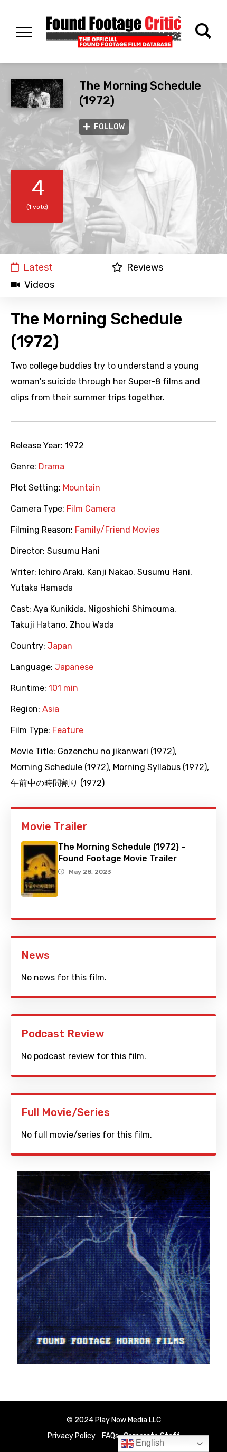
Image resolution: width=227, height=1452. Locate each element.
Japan (60, 646)
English (149, 1442)
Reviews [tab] (145, 267)
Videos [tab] (39, 285)
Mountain (81, 488)
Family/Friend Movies (117, 530)
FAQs (110, 1435)
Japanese (74, 667)
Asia (50, 709)
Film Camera (91, 509)
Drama (51, 467)
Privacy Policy (72, 1435)
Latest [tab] (38, 267)
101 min (63, 688)
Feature (67, 730)
